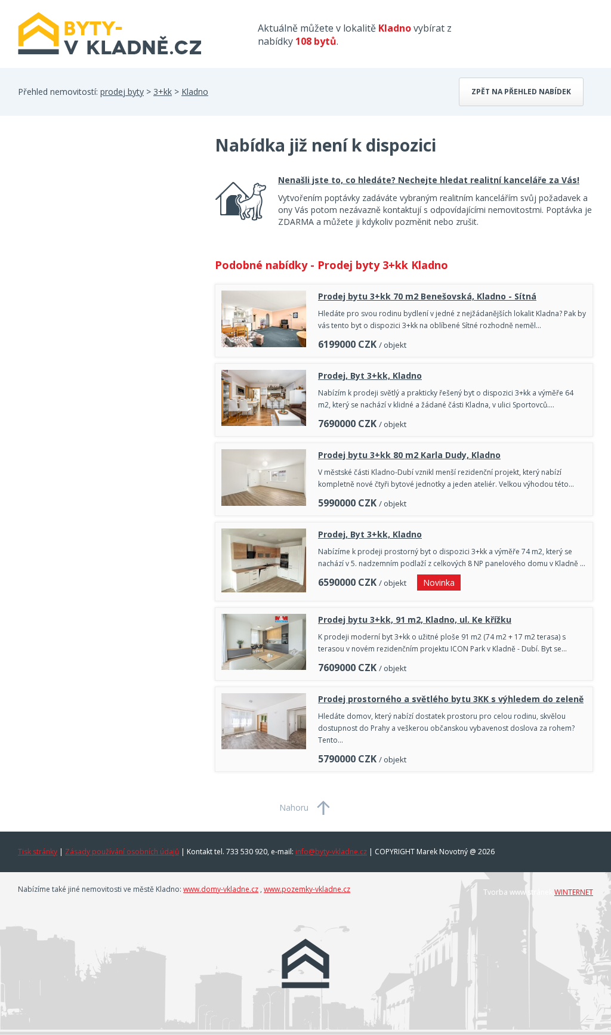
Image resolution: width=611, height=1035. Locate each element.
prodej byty (122, 91)
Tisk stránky (37, 851)
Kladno (194, 91)
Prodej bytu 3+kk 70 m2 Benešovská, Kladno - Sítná (427, 296)
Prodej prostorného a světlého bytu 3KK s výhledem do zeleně (451, 699)
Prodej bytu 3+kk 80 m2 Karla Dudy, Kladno (409, 455)
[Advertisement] (107, 229)
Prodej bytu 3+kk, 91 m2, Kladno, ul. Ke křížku (414, 619)
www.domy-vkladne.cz (220, 889)
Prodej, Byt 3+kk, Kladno (370, 375)
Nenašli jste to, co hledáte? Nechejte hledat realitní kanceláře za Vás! (428, 180)
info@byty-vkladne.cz (331, 851)
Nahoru (293, 807)
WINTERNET (573, 892)
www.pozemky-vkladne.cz (307, 889)
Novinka (439, 582)
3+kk (162, 91)
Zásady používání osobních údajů (122, 851)
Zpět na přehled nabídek (521, 91)
